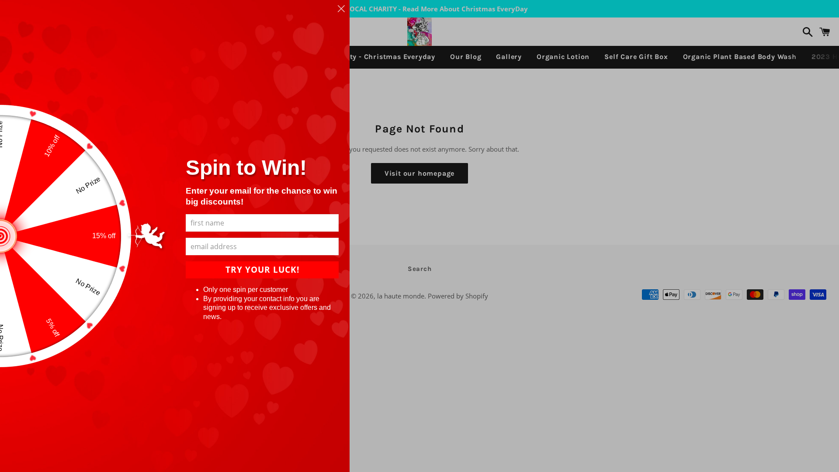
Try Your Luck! (262, 269)
